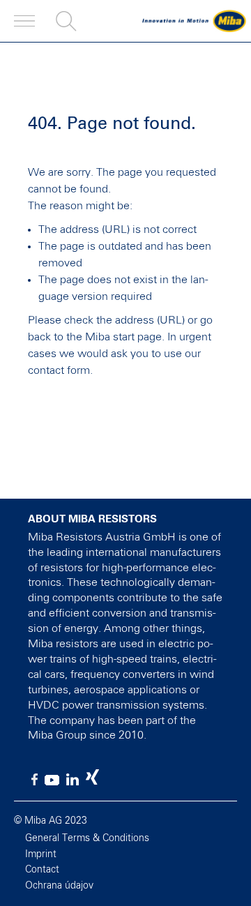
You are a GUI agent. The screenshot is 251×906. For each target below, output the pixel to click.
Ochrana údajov (59, 886)
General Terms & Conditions (87, 838)
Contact (42, 870)
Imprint (40, 854)
